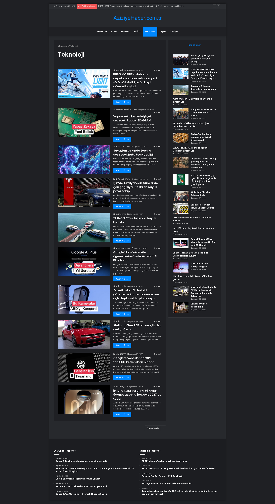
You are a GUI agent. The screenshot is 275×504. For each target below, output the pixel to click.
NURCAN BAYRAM (122, 147)
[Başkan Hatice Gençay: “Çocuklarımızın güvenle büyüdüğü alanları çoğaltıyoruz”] (180, 179)
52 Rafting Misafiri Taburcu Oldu (200, 194)
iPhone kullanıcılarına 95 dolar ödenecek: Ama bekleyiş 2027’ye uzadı (137, 395)
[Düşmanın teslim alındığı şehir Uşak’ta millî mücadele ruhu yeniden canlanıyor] (180, 162)
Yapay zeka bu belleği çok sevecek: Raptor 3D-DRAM (132, 118)
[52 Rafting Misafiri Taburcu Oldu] (180, 196)
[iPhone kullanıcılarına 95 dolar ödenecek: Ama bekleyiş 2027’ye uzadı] (84, 399)
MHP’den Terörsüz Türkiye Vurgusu (200, 265)
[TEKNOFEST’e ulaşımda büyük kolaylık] (84, 227)
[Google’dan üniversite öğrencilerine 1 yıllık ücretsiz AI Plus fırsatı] (84, 261)
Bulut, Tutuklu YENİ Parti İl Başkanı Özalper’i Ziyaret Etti (190, 149)
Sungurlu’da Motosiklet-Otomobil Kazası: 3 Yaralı (203, 112)
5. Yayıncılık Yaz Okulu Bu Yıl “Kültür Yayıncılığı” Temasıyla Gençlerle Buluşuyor (203, 291)
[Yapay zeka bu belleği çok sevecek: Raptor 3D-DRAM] (84, 122)
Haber (114, 31)
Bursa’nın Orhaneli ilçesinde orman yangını (203, 88)
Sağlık (137, 31)
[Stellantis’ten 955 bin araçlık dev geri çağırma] (84, 334)
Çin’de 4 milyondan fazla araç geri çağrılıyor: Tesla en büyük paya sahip (135, 187)
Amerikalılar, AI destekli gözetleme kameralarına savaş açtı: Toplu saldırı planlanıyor (136, 294)
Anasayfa (102, 31)
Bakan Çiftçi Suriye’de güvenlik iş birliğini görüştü (202, 58)
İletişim (174, 31)
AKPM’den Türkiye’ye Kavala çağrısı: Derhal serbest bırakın (191, 125)
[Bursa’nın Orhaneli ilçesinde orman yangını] (180, 90)
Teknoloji (150, 31)
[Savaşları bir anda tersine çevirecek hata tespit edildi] (84, 159)
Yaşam (162, 31)
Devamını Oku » (122, 102)
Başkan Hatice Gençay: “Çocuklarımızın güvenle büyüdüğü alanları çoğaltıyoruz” (203, 180)
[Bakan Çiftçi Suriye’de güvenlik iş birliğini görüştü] (180, 59)
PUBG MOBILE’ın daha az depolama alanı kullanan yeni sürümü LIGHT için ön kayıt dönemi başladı (135, 80)
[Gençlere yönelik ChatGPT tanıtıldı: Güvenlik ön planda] (84, 367)
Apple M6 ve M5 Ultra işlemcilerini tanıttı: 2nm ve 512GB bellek (203, 242)
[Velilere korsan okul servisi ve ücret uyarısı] (180, 208)
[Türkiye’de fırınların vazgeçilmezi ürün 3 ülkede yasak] (180, 138)
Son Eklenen (194, 45)
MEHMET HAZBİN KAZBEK (126, 109)
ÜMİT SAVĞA (120, 214)
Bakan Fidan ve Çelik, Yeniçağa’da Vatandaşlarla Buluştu (190, 254)
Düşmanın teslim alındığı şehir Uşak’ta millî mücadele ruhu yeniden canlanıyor (203, 163)
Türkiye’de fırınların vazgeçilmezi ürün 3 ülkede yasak (201, 137)
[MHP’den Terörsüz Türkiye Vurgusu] (180, 267)
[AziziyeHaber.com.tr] (137, 17)
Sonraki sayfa (153, 428)
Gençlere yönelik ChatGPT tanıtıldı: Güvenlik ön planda (133, 360)
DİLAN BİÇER (120, 70)
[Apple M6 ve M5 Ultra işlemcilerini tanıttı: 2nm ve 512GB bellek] (180, 243)
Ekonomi (125, 31)
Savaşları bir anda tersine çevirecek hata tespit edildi (133, 153)
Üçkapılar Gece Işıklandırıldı (199, 305)
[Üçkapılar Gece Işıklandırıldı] (180, 307)
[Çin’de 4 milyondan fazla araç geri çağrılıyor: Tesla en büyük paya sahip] (84, 192)
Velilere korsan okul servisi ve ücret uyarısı (202, 206)
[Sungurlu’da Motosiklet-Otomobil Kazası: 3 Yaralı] (180, 113)
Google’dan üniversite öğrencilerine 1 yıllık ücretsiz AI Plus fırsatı (135, 256)
